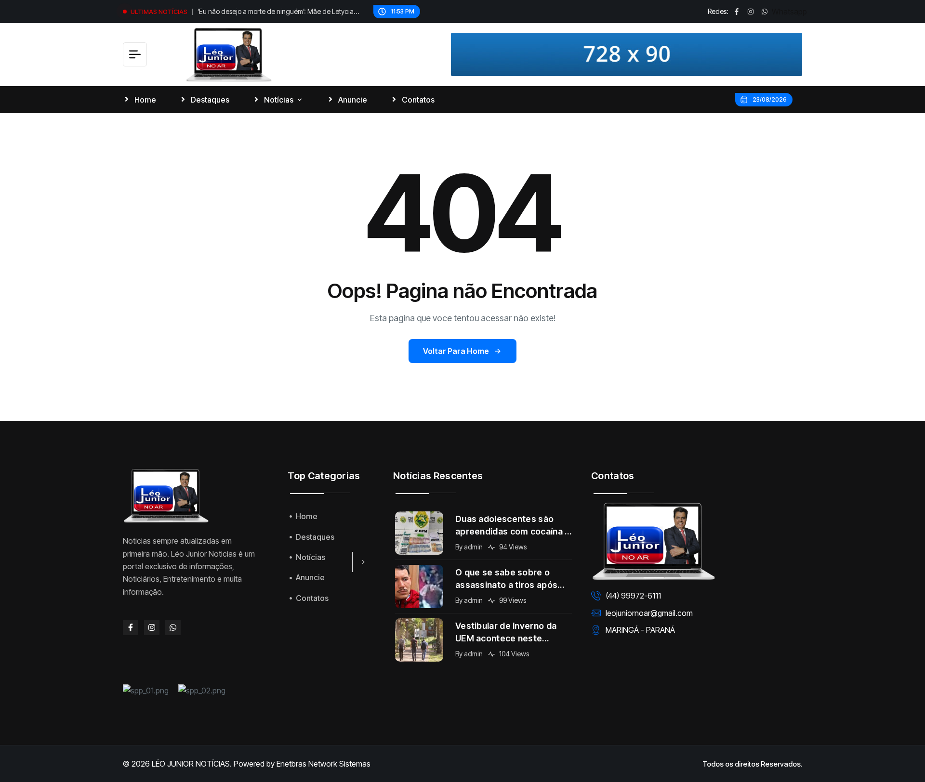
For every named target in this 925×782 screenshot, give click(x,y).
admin (473, 547)
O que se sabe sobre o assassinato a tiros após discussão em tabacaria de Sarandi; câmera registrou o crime (513, 579)
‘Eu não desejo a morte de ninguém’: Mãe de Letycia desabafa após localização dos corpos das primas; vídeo (276, 12)
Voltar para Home (456, 351)
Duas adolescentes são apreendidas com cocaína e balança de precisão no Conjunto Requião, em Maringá (512, 526)
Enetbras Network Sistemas (323, 764)
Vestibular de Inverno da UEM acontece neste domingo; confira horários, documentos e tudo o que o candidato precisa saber (512, 633)
